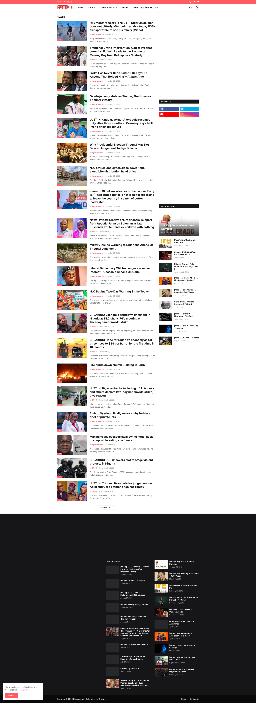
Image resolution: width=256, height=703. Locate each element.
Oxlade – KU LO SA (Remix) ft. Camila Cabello (186, 253)
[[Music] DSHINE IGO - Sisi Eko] (112, 647)
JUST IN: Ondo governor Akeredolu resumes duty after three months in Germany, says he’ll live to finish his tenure (121, 123)
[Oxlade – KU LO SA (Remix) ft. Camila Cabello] (165, 255)
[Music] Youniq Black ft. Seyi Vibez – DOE (182, 658)
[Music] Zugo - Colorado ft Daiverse (181, 562)
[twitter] (194, 2)
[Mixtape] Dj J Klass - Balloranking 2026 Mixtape (132, 593)
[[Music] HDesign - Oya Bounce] (112, 607)
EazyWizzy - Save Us (129, 668)
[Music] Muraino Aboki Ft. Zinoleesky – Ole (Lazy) (186, 279)
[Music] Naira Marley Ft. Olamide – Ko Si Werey (185, 291)
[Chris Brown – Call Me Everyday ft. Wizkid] (165, 305)
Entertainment (107, 8)
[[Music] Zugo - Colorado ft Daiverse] (161, 564)
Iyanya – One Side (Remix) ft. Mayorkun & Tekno (182, 670)
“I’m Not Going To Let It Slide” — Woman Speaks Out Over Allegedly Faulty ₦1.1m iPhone (134, 682)
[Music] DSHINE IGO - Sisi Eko (134, 644)
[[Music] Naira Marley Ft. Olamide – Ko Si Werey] (165, 293)
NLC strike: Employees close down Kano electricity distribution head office (117, 169)
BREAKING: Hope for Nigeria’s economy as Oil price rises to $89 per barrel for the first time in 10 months (122, 343)
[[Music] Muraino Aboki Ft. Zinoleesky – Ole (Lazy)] (165, 281)
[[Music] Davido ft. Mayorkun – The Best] (165, 317)
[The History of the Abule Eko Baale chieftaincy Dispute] (112, 659)
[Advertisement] (179, 56)
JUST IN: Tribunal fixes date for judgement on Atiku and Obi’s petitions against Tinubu (121, 485)
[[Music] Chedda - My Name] (165, 341)
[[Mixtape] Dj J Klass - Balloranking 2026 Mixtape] (112, 595)
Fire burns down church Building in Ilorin (117, 365)
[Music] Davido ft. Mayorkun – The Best (183, 315)
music (124, 8)
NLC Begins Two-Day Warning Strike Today (119, 291)
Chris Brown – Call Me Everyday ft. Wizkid (184, 303)
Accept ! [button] (11, 695)
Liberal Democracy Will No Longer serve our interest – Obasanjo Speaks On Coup (120, 270)
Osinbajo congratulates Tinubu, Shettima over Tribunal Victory (121, 98)
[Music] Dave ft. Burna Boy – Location (186, 327)
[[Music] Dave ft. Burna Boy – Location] (165, 329)
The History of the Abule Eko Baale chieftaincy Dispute (133, 657)
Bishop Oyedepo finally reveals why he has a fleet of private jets (120, 415)
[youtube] (198, 2)
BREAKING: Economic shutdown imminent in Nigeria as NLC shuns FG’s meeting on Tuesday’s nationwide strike (120, 318)
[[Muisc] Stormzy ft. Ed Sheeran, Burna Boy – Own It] (165, 267)
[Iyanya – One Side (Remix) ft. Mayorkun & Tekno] (161, 672)
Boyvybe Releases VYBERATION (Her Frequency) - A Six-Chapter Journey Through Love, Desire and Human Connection (135, 632)
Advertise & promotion (146, 8)
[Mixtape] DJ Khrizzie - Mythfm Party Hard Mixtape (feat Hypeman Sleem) (134, 569)
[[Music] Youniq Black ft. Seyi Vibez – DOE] (161, 660)
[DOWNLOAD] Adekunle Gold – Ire (185, 241)
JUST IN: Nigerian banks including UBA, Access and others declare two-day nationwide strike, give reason (122, 392)
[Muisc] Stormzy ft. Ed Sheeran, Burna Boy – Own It (186, 266)
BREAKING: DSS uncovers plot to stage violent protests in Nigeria (121, 461)
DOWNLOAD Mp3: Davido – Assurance (181, 622)
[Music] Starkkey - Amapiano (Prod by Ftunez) (133, 617)
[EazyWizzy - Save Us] (112, 671)
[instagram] (189, 114)
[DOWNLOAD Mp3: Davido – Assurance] (161, 624)
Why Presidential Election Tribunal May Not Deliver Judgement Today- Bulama (119, 146)
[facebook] (190, 2)
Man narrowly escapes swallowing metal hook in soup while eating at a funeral (121, 438)
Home (59, 2)
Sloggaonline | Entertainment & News (89, 699)
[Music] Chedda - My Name (186, 338)
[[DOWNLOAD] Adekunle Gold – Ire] (165, 243)
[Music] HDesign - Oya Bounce (134, 604)
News (90, 8)
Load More (105, 507)
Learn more (25, 690)
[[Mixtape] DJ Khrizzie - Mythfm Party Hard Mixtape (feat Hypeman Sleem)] (112, 570)
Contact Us (67, 2)
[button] (190, 7)
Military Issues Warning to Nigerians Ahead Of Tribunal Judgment (121, 246)
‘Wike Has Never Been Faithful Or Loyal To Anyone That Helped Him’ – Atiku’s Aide (118, 74)
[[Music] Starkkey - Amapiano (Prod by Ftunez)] (112, 619)
